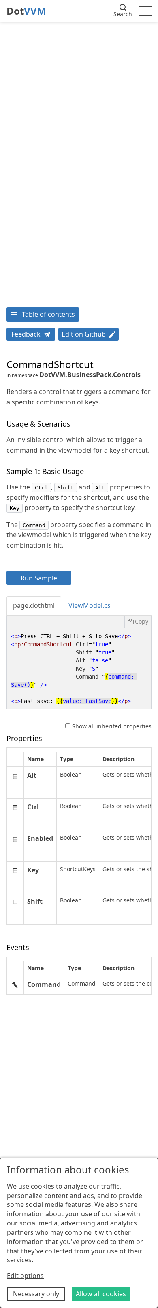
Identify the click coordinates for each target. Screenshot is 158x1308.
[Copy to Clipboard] (137, 622)
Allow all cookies (101, 1293)
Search (122, 14)
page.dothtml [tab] (34, 605)
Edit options (25, 1275)
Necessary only (36, 1293)
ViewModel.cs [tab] (89, 605)
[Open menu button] (145, 10)
